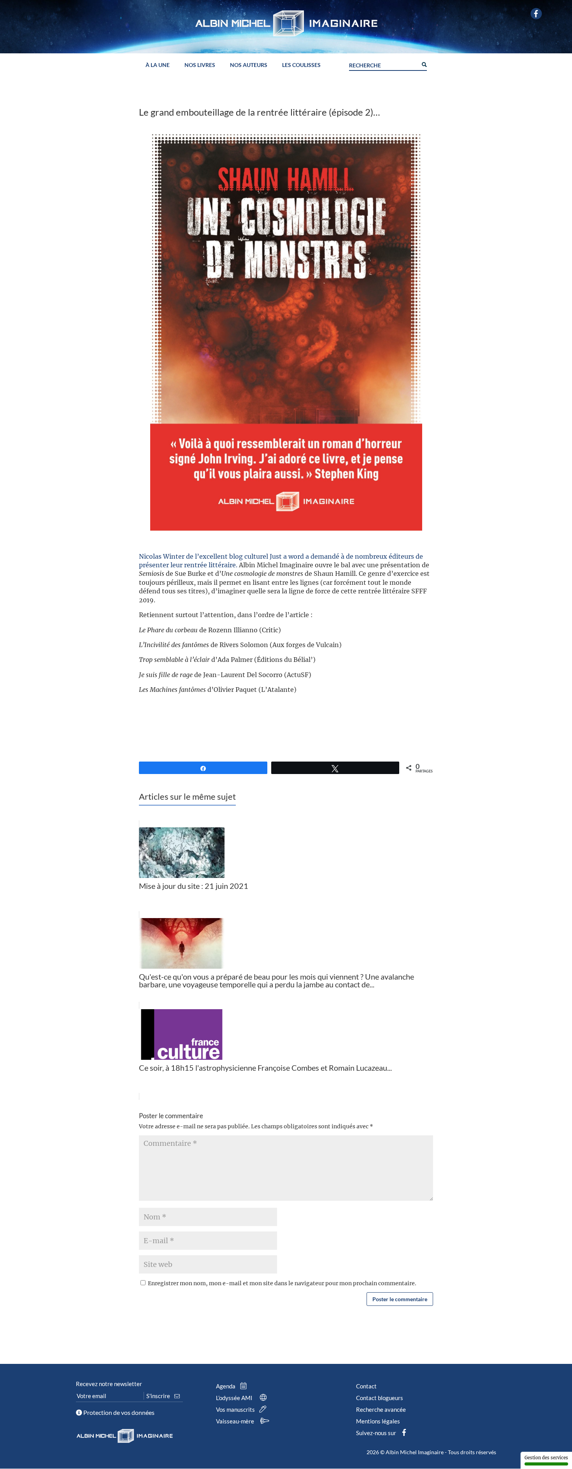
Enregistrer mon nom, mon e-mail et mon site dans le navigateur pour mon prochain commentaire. (282, 1283)
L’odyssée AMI (235, 1397)
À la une (158, 65)
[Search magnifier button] (424, 64)
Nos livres (199, 65)
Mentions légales (378, 1421)
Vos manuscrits (236, 1409)
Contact (366, 1386)
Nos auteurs (248, 65)
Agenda (226, 1386)
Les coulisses (301, 65)
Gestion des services (546, 1457)
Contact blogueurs (379, 1397)
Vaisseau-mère (235, 1421)
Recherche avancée (381, 1409)
